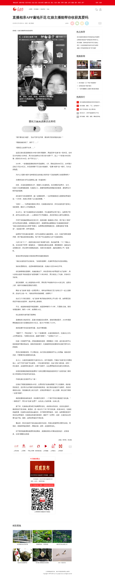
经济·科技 (28, 2)
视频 (72, 2)
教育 (79, 2)
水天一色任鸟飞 (62, 562)
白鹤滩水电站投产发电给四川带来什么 (87, 39)
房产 (83, 2)
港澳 (66, 2)
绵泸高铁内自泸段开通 (22, 544)
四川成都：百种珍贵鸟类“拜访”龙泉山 (87, 42)
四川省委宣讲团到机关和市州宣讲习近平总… (92, 102)
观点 (52, 2)
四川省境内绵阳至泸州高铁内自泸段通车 (88, 37)
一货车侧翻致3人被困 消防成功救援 (89, 89)
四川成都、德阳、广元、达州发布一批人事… (92, 105)
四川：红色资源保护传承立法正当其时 (87, 45)
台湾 (69, 2)
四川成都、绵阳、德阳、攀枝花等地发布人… (92, 116)
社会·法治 (34, 2)
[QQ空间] (82, 23)
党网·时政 (21, 2)
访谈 (55, 2)
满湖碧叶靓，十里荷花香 (42, 544)
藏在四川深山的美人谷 (62, 544)
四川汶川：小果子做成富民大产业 (89, 113)
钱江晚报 (31, 23)
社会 (48, 9)
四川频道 (36, 9)
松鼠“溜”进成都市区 (22, 562)
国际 (59, 2)
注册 (100, 2)
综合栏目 (43, 9)
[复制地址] (87, 23)
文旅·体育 (41, 2)
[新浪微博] (72, 23)
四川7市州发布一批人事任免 (88, 109)
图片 (76, 2)
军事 (62, 2)
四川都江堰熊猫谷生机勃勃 (42, 562)
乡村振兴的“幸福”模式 (85, 86)
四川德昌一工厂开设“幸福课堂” (87, 83)
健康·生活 (47, 2)
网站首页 (15, 2)
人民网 (30, 9)
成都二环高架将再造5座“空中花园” (86, 48)
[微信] (77, 23)
